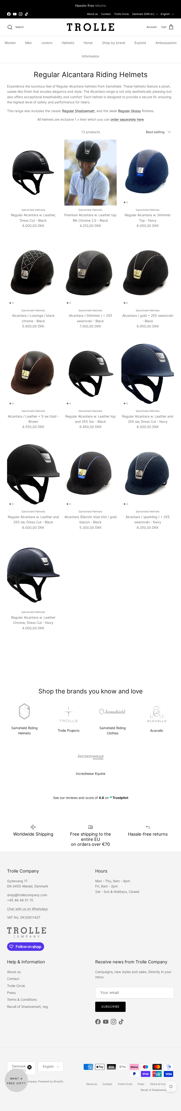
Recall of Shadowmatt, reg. (28, 1007)
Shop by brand (113, 43)
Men (28, 43)
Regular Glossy (129, 111)
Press (11, 993)
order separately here (127, 119)
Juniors (46, 43)
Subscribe (110, 1006)
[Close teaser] (29, 1067)
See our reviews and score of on (90, 798)
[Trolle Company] (90, 27)
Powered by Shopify (50, 1081)
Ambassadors (166, 43)
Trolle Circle (121, 14)
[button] (16, 1080)
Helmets (68, 43)
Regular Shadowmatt (78, 111)
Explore (140, 43)
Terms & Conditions (22, 999)
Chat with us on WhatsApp (27, 909)
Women (10, 43)
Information (90, 56)
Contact (106, 14)
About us (92, 14)
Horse (88, 43)
